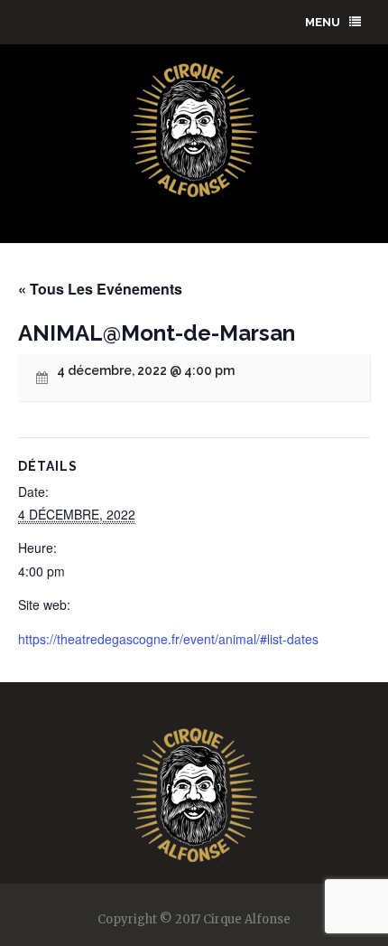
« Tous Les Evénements (100, 288)
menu (322, 22)
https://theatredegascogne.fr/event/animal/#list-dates (168, 639)
